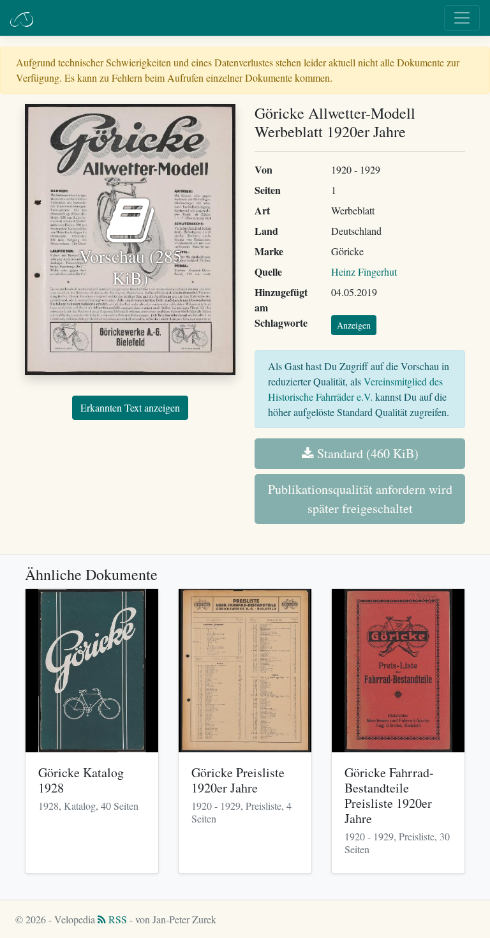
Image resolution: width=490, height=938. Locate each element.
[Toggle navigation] (462, 18)
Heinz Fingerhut (364, 271)
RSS (116, 919)
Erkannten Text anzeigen (130, 407)
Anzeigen (354, 325)
